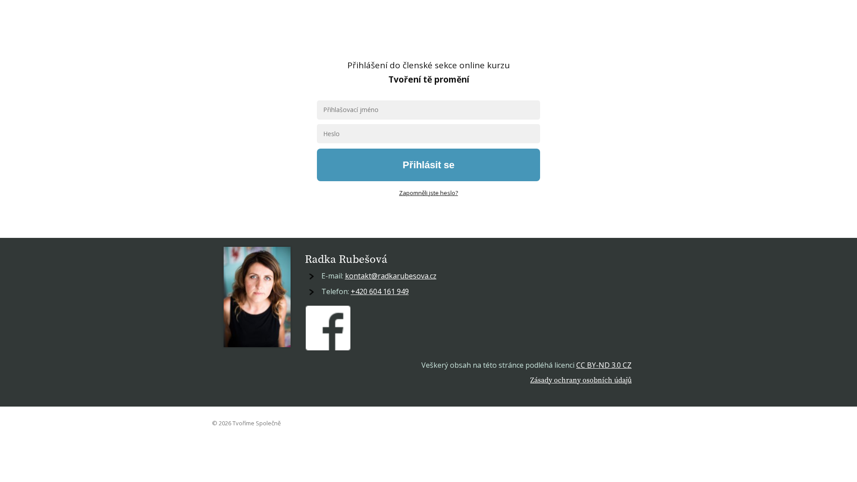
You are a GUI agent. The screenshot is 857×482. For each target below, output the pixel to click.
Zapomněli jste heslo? (428, 193)
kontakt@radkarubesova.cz (391, 276)
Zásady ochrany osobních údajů (581, 380)
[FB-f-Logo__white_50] (328, 328)
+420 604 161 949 (380, 291)
